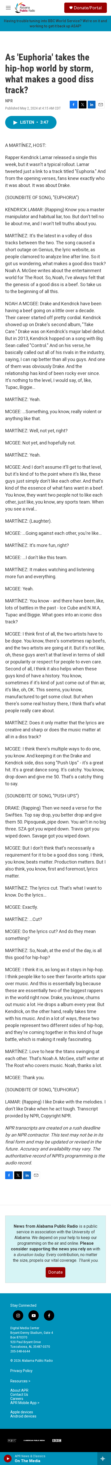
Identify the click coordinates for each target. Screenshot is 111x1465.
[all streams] (104, 1458)
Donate (55, 1272)
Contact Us (19, 1395)
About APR (19, 1390)
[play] (8, 1458)
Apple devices (21, 1412)
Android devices (23, 1416)
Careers (16, 1399)
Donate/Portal (88, 7)
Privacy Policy (21, 1371)
